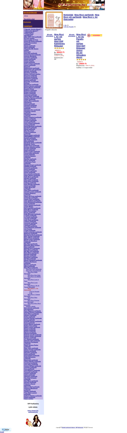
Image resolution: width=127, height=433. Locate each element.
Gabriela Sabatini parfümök (30, 156)
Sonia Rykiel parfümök (31, 355)
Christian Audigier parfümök (30, 107)
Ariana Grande (29, 60)
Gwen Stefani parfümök (32, 175)
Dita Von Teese (29, 130)
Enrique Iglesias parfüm (32, 147)
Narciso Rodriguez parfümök (30, 262)
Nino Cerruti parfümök (31, 308)
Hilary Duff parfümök (31, 180)
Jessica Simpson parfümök (30, 194)
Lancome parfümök (30, 223)
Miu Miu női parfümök (31, 251)
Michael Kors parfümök (32, 248)
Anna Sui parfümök (30, 53)
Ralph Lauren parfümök (32, 327)
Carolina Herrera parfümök (33, 98)
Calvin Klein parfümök (31, 96)
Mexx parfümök (29, 247)
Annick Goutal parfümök (32, 55)
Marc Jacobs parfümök (32, 236)
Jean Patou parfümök (31, 190)
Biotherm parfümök (30, 77)
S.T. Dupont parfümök (31, 339)
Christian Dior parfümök (32, 110)
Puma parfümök (29, 323)
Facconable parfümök (31, 153)
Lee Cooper (28, 229)
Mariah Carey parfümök (32, 239)
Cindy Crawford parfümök (32, 117)
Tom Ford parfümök (30, 363)
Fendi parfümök (29, 154)
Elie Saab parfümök (30, 139)
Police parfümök (29, 317)
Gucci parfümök (29, 169)
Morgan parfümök (30, 256)
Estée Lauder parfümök (32, 151)
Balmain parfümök (30, 71)
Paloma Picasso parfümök (33, 312)
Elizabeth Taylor (29, 144)
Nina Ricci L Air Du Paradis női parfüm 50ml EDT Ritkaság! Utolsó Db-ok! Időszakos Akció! (81, 45)
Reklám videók (30, 306)
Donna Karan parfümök (32, 135)
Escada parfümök (30, 148)
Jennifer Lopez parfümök (32, 192)
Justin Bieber (28, 206)
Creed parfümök (29, 125)
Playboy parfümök (30, 315)
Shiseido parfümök (30, 352)
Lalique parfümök (30, 221)
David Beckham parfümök (32, 126)
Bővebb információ (49, 35)
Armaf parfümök (29, 62)
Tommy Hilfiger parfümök (32, 366)
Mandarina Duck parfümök (33, 235)
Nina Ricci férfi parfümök (33, 269)
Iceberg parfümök (30, 183)
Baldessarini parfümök (31, 68)
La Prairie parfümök (30, 217)
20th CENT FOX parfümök (32, 37)
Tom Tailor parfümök (31, 364)
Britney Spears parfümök (32, 86)
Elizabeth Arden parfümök (33, 142)
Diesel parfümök (29, 129)
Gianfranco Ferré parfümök (30, 162)
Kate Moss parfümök (31, 209)
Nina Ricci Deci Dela (34, 275)
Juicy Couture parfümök (32, 205)
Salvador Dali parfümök (32, 340)
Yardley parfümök (30, 391)
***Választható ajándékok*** (29, 34)
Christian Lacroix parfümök (30, 112)
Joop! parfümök (29, 203)
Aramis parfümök (30, 59)
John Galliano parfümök (32, 200)
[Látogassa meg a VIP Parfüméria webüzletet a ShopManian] (5, 431)
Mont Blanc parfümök (31, 253)
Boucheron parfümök (31, 84)
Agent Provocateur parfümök (30, 43)
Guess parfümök (29, 172)
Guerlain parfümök (30, 171)
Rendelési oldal (29, 19)
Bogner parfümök (30, 80)
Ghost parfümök (29, 160)
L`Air (30, 293)
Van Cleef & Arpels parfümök (30, 378)
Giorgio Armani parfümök (32, 165)
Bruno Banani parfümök (32, 87)
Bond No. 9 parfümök (31, 81)
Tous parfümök (29, 369)
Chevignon (28, 102)
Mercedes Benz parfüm (32, 245)
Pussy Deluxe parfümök (32, 324)
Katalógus (28, 26)
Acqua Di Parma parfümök (33, 41)
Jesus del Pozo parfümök (32, 196)
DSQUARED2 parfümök (32, 136)
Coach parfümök (29, 122)
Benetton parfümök (30, 72)
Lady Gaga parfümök (31, 220)
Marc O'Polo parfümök (31, 238)
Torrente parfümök (30, 367)
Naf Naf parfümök (30, 259)
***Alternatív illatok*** (31, 31)
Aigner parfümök (29, 46)
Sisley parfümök (29, 354)
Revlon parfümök (30, 332)
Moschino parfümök (31, 257)
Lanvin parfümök (30, 224)
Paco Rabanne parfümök (32, 311)
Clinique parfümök (30, 120)
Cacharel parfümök (30, 95)
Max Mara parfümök (30, 244)
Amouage (27, 52)
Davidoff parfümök (30, 127)
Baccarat (27, 66)
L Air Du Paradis (34, 291)
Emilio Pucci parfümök (31, 145)
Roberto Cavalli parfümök (32, 334)
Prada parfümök (29, 320)
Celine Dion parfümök (31, 101)
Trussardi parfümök (30, 372)
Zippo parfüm (28, 399)
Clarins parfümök (30, 119)
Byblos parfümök (30, 93)
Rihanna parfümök (30, 333)
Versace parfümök (30, 382)
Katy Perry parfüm (30, 211)
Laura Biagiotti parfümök (32, 227)
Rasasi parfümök (30, 329)
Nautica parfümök (30, 264)
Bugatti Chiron (29, 89)
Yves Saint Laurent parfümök (30, 393)
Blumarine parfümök (31, 78)
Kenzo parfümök (29, 212)
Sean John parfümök (31, 348)
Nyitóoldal (68, 15)
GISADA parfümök (30, 166)
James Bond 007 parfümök (29, 188)
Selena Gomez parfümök (32, 349)
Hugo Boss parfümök (31, 181)
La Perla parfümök (30, 215)
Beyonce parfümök (30, 75)
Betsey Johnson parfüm (32, 74)
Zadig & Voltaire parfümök (33, 396)
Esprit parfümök (29, 150)
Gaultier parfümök (30, 159)
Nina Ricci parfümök (31, 267)
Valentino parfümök (30, 376)
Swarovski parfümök (31, 360)
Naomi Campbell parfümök (33, 260)
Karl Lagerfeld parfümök (32, 208)
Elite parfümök (29, 141)
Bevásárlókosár (30, 13)
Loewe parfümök (29, 230)
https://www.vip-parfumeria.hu (33, 411)
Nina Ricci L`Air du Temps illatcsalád (31, 286)
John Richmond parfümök (33, 202)
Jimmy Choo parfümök (31, 199)
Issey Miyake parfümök (32, 184)
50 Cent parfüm (29, 38)
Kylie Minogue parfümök (32, 214)
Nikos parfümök (29, 266)
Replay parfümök (30, 330)
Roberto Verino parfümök (32, 336)
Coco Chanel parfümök (32, 123)
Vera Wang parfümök (31, 381)
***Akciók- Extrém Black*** (32, 29)
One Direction (28, 309)
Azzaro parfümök (30, 65)
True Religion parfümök (32, 370)
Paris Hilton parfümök (31, 314)
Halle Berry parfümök (31, 177)
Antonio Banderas (30, 56)
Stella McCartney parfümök (30, 357)
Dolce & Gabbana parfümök (30, 132)
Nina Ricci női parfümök (33, 270)
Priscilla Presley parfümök (33, 321)
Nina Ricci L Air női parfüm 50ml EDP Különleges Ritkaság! (59, 40)
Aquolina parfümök (30, 57)
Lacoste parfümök (30, 218)
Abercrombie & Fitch (31, 40)
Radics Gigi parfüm (30, 326)
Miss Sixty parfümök (31, 250)
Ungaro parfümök (30, 373)
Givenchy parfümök (30, 168)
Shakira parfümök (30, 351)
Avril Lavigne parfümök (32, 63)
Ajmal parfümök (29, 47)
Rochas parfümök (30, 337)
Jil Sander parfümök (31, 197)
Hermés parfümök (30, 178)
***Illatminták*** (29, 32)
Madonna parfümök (30, 233)
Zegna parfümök (29, 397)
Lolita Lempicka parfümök (33, 232)
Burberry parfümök (30, 90)
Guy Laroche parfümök (32, 174)
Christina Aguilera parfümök (30, 115)
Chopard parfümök (30, 105)
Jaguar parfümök (30, 186)
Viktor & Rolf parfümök (31, 387)
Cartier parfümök (29, 99)
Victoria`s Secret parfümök (29, 384)
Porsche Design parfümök (33, 318)
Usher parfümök (29, 375)
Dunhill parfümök (30, 138)
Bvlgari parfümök (30, 92)
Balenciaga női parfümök (32, 69)
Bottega (26, 83)
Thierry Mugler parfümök (32, 361)
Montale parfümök (30, 254)
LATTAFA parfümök (30, 226)
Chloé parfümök (29, 104)
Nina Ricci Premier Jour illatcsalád (31, 301)
